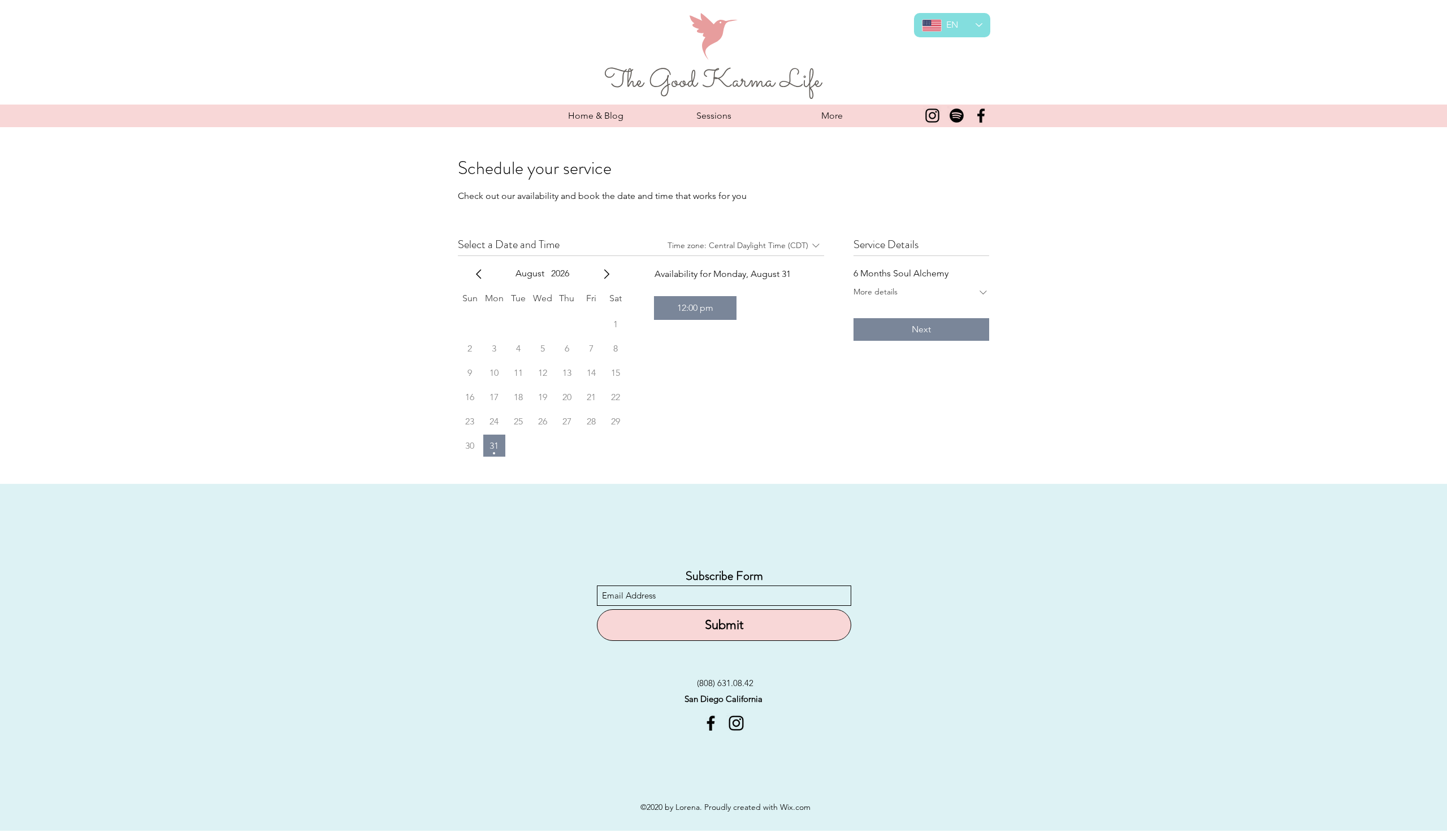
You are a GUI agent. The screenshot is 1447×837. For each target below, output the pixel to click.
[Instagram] (932, 115)
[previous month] (479, 274)
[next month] (606, 274)
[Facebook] (981, 115)
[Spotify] (956, 115)
